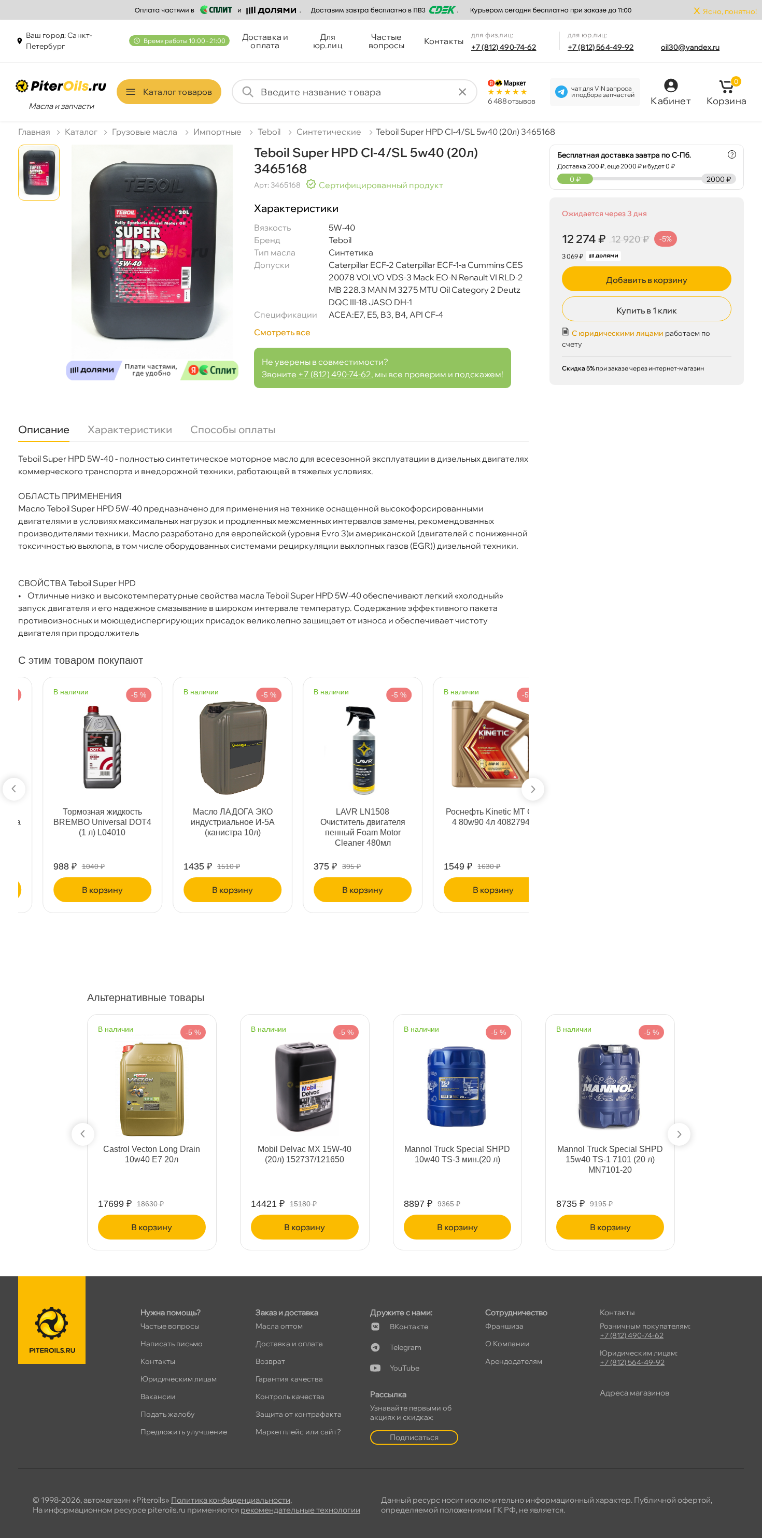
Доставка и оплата (265, 41)
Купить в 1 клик (646, 310)
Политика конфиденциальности (230, 1500)
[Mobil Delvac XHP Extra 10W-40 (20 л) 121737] (610, 1079)
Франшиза (504, 1326)
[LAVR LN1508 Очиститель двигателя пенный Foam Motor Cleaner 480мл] (78, 742)
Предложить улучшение (183, 1431)
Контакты (443, 41)
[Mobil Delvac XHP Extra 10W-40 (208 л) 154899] (152, 1079)
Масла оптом (279, 1326)
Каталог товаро (177, 92)
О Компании (507, 1343)
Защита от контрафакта (299, 1414)
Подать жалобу (167, 1414)
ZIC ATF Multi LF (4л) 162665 (468, 817)
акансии (158, 1396)
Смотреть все (282, 332)
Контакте (409, 1326)
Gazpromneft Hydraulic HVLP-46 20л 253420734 (338, 817)
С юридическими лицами (618, 333)
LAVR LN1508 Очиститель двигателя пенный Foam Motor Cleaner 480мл (78, 827)
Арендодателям (513, 1361)
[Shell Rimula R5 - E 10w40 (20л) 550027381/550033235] (457, 1079)
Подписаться (414, 1437)
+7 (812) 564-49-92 (601, 47)
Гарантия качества (289, 1379)
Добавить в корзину (646, 280)
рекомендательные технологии (300, 1510)
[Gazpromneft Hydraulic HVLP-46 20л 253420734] (338, 742)
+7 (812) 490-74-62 (504, 47)
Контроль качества (290, 1396)
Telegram (405, 1347)
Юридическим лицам (178, 1379)
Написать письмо (171, 1343)
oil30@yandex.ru (690, 47)
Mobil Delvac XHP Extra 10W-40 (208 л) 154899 (151, 1154)
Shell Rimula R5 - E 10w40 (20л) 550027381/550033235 (457, 1154)
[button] (14, 789)
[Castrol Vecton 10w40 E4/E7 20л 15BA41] (304, 1079)
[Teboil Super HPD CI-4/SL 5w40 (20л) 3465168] (152, 266)
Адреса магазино (634, 1393)
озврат (270, 1361)
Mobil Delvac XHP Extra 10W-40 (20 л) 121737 (610, 1154)
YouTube (404, 1368)
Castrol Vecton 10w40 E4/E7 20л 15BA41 (305, 1154)
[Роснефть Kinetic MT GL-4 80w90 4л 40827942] (208, 739)
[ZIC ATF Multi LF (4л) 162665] (468, 742)
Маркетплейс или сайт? (298, 1431)
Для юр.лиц (328, 41)
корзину (78, 890)
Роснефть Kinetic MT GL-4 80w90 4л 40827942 (208, 817)
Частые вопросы (387, 41)
